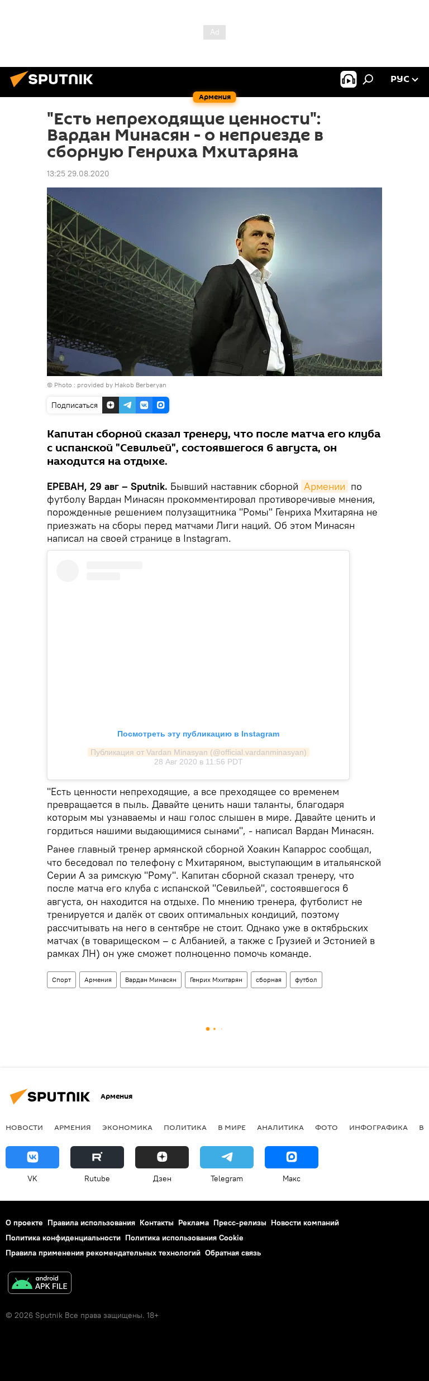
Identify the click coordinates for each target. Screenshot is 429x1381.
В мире (232, 1127)
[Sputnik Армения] (55, 89)
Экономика (127, 1127)
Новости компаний (305, 1223)
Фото (326, 1127)
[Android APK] (40, 1284)
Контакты (157, 1223)
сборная (269, 979)
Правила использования (91, 1223)
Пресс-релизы (239, 1223)
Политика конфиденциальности (63, 1238)
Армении (324, 486)
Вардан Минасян (151, 979)
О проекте (24, 1223)
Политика (185, 1127)
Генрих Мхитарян (216, 979)
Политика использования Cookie (184, 1238)
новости (24, 1127)
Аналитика (280, 1127)
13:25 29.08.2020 (78, 174)
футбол (306, 979)
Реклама (193, 1223)
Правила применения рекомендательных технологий (103, 1253)
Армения (98, 979)
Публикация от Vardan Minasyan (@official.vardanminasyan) (198, 752)
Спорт (61, 979)
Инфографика (378, 1127)
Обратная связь (233, 1253)
